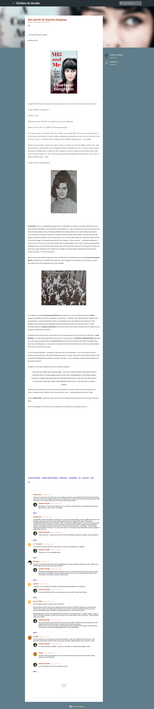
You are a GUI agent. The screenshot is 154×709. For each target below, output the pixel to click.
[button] (29, 26)
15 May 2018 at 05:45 (44, 636)
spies (92, 478)
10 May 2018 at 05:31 (44, 583)
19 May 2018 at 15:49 (56, 663)
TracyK (35, 636)
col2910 (35, 584)
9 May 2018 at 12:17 (47, 494)
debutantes (63, 478)
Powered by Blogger (78, 706)
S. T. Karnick (37, 544)
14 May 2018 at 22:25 (56, 620)
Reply (35, 513)
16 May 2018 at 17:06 (56, 643)
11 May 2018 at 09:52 (48, 601)
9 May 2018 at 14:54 (47, 544)
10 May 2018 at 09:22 (56, 549)
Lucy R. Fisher (38, 601)
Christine (36, 561)
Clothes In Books (28, 3)
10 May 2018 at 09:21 (56, 532)
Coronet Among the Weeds (50, 478)
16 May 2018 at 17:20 (49, 653)
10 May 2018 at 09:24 (56, 569)
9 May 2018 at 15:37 (45, 561)
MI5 (80, 478)
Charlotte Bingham (34, 478)
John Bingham (73, 478)
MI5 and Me (86, 478)
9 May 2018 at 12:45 (47, 517)
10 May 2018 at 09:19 (56, 503)
